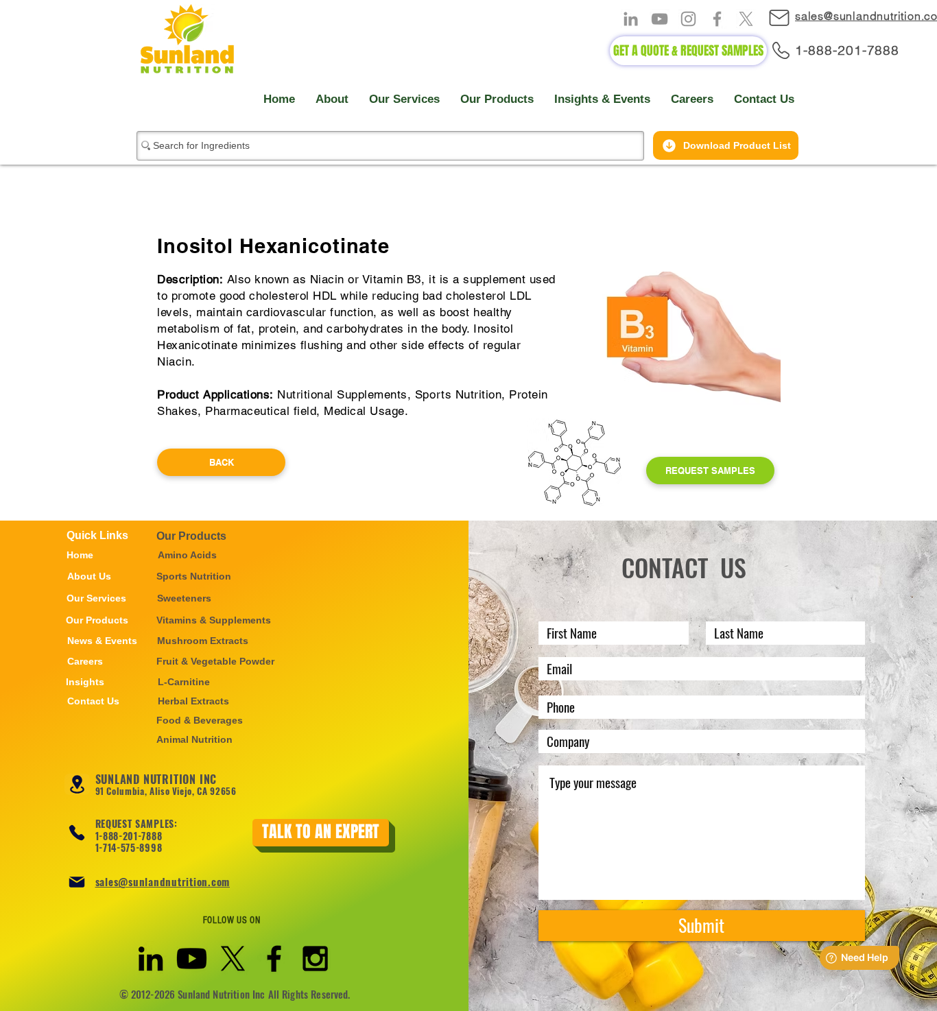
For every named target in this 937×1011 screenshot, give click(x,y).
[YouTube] (659, 19)
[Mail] (786, 17)
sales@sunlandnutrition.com (162, 881)
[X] (746, 19)
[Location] (77, 784)
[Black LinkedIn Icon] (150, 958)
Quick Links (97, 535)
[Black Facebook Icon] (274, 958)
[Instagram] (688, 19)
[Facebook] (717, 19)
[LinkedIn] (631, 19)
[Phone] (77, 833)
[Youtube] (191, 958)
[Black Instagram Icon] (315, 958)
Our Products (191, 536)
